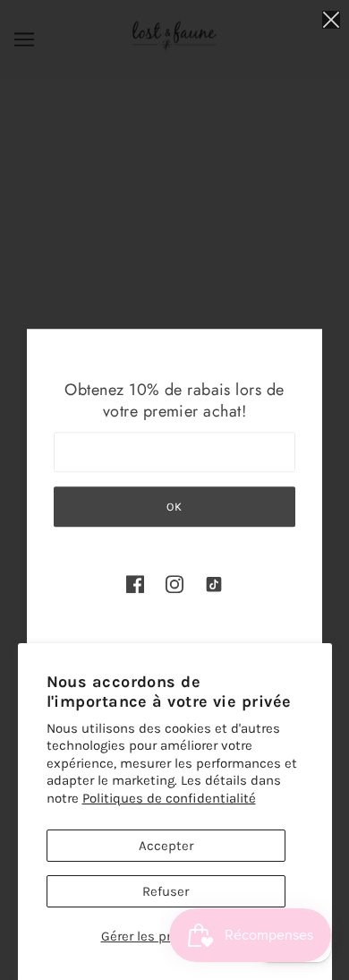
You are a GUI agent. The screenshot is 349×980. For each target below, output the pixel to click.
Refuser (165, 891)
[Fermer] (331, 19)
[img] (135, 584)
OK (174, 506)
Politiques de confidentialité (169, 798)
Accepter (166, 846)
